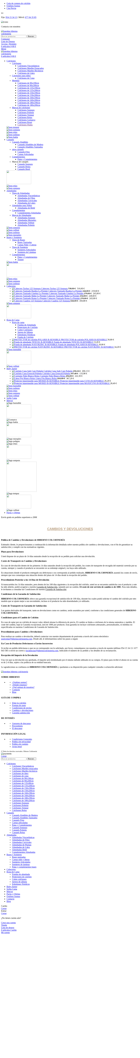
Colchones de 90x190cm (28, 83)
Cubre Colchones (25, 330)
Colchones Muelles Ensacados (31, 68)
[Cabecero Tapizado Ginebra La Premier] (30, 293)
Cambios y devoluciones (22, 710)
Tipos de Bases (18, 240)
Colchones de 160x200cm (29, 100)
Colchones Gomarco (26, 120)
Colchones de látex (20, 773)
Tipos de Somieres (20, 247)
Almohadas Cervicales (27, 200)
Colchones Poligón (26, 112)
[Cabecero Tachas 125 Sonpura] (26, 288)
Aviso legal (17, 746)
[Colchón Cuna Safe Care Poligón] (28, 371)
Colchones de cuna (20, 776)
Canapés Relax (24, 166)
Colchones (16, 63)
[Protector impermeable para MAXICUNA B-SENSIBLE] (36, 383)
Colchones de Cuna (26, 78)
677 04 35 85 (30, 17)
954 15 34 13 (11, 17)
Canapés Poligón (19, 830)
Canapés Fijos (24, 152)
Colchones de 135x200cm (29, 90)
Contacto (16, 690)
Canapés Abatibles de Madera (30, 144)
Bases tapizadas (19, 857)
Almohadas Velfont (26, 222)
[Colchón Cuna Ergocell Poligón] (27, 373)
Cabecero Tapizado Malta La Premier (63, 296)
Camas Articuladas (26, 154)
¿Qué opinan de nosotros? (23, 687)
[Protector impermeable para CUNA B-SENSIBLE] (36, 381)
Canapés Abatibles (20, 142)
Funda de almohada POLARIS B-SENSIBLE (78, 344)
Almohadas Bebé (19, 850)
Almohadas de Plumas (21, 845)
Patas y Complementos (27, 159)
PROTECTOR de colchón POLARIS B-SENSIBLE (84, 339)
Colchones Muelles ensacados (25, 768)
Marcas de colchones (21, 107)
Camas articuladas (20, 822)
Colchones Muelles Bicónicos (30, 71)
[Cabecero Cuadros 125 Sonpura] (27, 301)
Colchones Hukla (25, 125)
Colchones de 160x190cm (29, 98)
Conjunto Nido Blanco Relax (53, 376)
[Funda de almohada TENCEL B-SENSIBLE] (33, 342)
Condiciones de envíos (22, 708)
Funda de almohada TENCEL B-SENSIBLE (74, 342)
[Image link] (13, 127)
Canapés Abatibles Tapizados (30, 147)
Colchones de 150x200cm (29, 95)
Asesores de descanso (21, 723)
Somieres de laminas (21, 864)
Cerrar (4, 756)
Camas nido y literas (21, 859)
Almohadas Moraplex (27, 220)
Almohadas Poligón (26, 225)
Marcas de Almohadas (21, 215)
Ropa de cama (18, 322)
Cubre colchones (19, 879)
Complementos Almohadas (29, 213)
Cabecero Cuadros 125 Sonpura (56, 301)
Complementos (18, 157)
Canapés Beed (24, 169)
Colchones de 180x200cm (29, 105)
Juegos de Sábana (25, 332)
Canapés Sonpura (25, 164)
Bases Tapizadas (25, 242)
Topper (21, 259)
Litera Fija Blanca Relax (46, 378)
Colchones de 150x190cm (29, 93)
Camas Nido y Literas (27, 245)
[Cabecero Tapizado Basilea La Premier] (30, 291)
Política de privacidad (21, 741)
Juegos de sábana (19, 882)
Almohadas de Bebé (26, 208)
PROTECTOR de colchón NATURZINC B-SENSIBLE (89, 347)
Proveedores (17, 726)
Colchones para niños (21, 75)
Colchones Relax (25, 117)
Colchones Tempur (26, 115)
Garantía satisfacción (21, 713)
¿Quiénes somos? (19, 682)
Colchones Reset (25, 122)
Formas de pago (19, 705)
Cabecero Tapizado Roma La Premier (63, 298)
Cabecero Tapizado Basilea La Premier (65, 291)
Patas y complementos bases (24, 867)
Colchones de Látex (26, 73)
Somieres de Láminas (27, 252)
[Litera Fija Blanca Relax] (24, 378)
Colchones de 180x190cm (29, 103)
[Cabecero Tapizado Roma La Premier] (29, 298)
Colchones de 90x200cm (28, 85)
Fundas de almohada (21, 874)
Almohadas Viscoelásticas (29, 195)
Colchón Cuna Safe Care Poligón (58, 371)
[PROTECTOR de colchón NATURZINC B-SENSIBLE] (38, 347)
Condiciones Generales (22, 739)
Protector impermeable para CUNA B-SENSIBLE (82, 381)
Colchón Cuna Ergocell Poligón (56, 373)
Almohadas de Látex (26, 203)
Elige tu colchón (19, 703)
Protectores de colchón (22, 877)
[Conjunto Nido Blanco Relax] (26, 376)
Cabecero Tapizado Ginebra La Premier (66, 293)
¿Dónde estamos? (19, 685)
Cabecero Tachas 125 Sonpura (54, 288)
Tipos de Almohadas (21, 193)
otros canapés (18, 149)
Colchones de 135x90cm (22, 783)
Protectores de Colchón (28, 327)
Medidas (15, 80)
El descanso (17, 728)
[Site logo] (14, 34)
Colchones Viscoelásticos (28, 66)
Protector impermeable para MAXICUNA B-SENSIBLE (85, 383)
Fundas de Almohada (27, 325)
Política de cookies (20, 744)
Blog (14, 692)
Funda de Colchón (25, 337)
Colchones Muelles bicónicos (24, 771)
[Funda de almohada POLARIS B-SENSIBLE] (35, 344)
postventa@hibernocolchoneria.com (16, 639)
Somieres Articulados (27, 250)
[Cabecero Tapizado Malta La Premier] (29, 296)
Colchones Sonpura (26, 110)
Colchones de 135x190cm (29, 88)
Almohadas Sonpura (26, 218)
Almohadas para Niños (22, 205)
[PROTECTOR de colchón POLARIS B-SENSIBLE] (36, 339)
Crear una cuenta (8, 922)
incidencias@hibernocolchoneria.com (42, 650)
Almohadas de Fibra (26, 198)
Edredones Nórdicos (26, 335)
